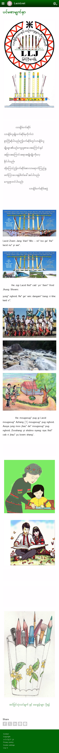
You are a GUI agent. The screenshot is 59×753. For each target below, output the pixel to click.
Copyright (6, 736)
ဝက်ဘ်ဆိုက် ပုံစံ (8, 739)
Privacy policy (8, 742)
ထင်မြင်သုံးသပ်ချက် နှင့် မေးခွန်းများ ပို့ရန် (29, 705)
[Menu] (5, 3)
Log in (5, 748)
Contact (6, 734)
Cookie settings (9, 745)
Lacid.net (19, 3)
